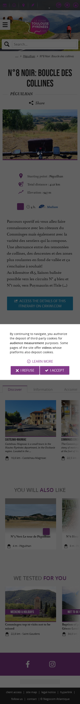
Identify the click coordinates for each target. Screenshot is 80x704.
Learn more (42, 361)
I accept (57, 370)
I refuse (27, 370)
